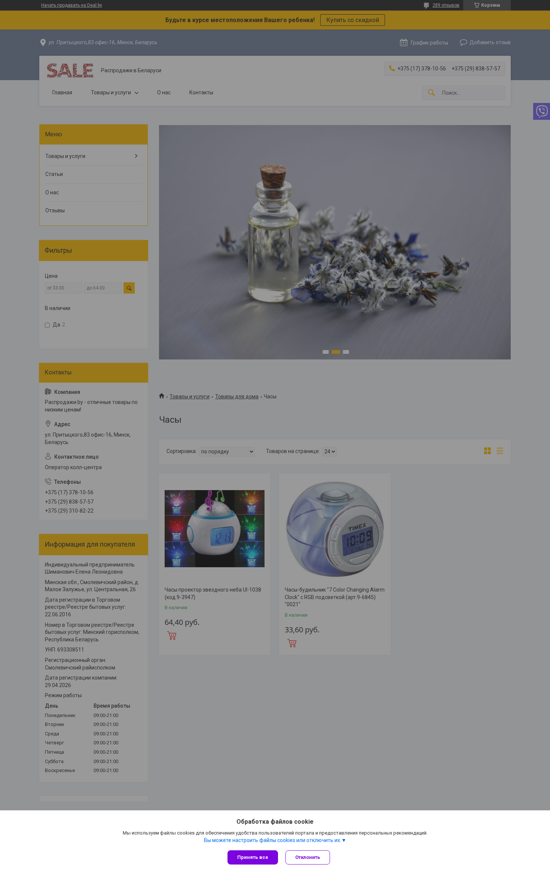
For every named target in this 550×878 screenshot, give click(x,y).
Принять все (252, 857)
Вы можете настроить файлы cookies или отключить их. (272, 840)
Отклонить (307, 857)
